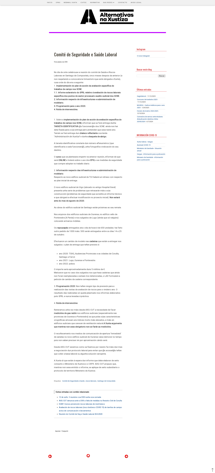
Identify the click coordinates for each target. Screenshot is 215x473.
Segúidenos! (141, 96)
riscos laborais (91, 381)
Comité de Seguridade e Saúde (73, 381)
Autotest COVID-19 (143, 145)
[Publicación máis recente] (50, 457)
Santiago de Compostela (106, 381)
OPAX (58, 2)
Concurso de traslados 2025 (147, 99)
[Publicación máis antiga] (126, 457)
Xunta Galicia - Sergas (145, 142)
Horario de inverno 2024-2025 (147, 111)
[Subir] (212, 470)
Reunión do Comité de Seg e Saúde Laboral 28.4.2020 (80, 414)
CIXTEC (84, 2)
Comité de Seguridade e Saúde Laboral (85, 54)
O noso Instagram (143, 56)
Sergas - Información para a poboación (151, 154)
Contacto (122, 2)
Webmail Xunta (70, 2)
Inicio (49, 2)
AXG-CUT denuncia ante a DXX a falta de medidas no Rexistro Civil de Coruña (90, 401)
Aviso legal (136, 2)
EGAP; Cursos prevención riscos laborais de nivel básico (82, 404)
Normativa (95, 2)
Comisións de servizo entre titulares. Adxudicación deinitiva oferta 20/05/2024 (150, 119)
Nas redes (109, 2)
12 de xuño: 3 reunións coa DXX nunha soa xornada (80, 397)
